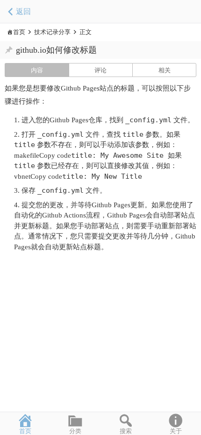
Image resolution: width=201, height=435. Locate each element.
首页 (19, 31)
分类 (75, 431)
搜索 (126, 431)
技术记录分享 (52, 31)
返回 (23, 11)
